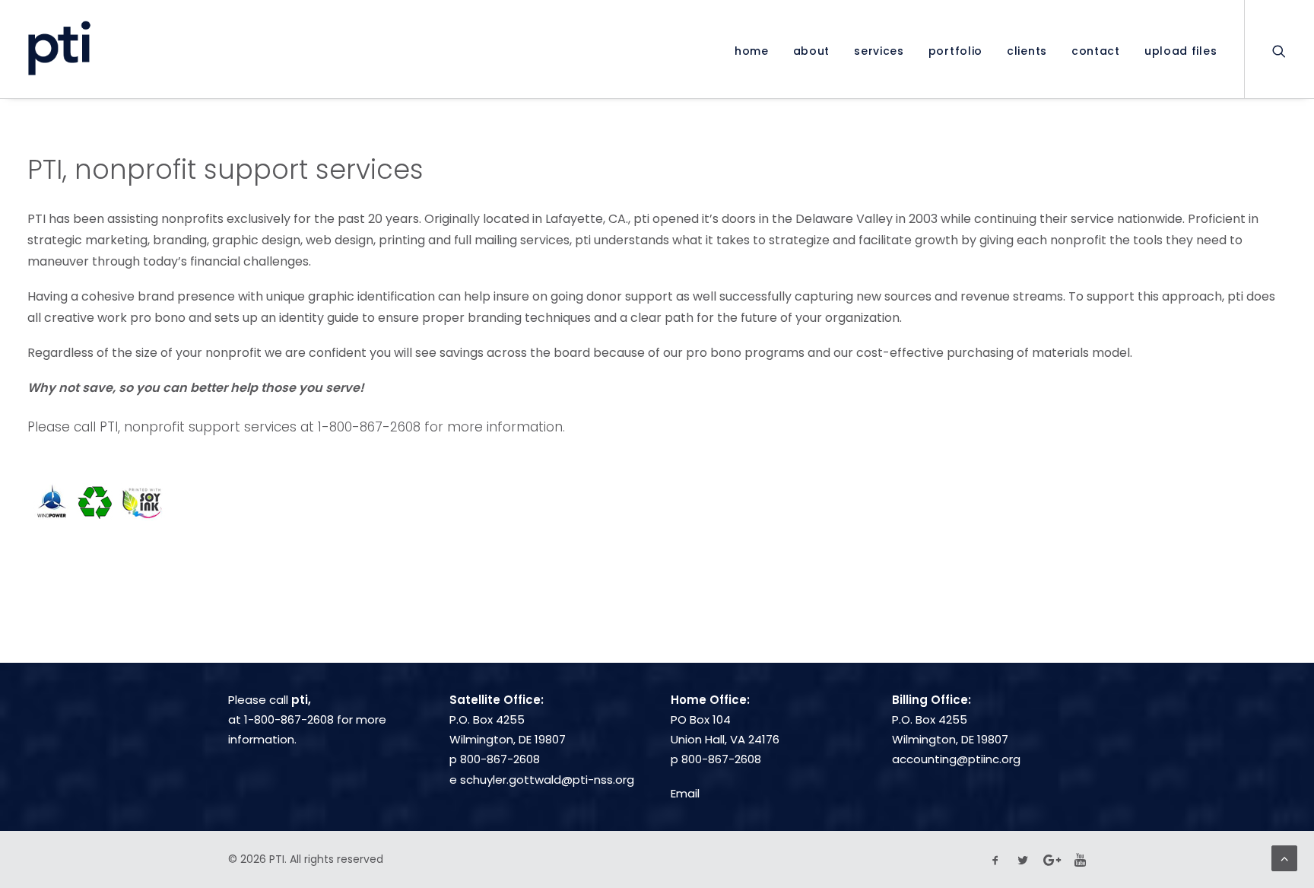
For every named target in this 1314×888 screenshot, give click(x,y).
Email (685, 793)
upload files (1180, 51)
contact (1095, 51)
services (879, 51)
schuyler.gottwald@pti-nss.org (547, 780)
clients (1027, 51)
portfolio (955, 51)
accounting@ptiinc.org (956, 759)
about (811, 51)
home (752, 51)
